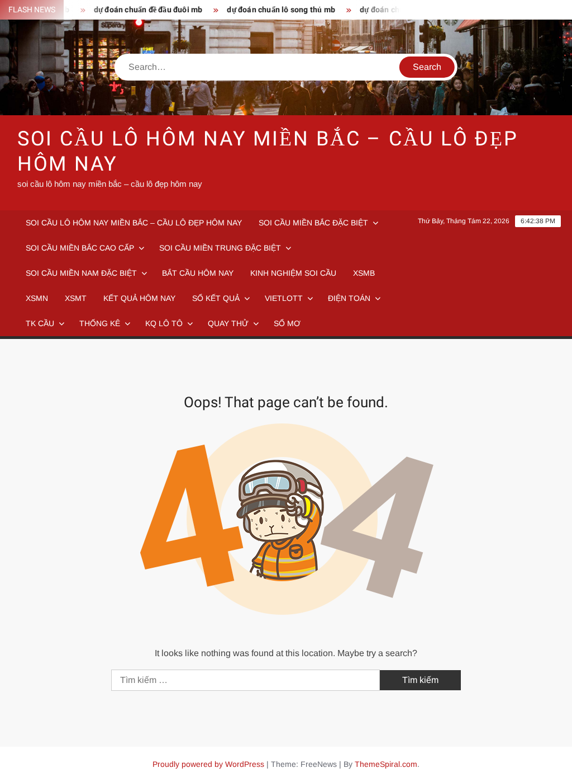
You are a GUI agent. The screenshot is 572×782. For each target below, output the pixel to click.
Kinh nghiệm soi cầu (293, 272)
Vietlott (284, 298)
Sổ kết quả (216, 298)
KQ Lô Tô (164, 323)
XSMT (76, 298)
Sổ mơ (287, 323)
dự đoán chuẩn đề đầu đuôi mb (139, 10)
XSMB (364, 272)
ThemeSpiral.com (386, 764)
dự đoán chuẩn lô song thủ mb (273, 10)
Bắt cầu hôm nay (197, 272)
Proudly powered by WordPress (208, 764)
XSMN (37, 298)
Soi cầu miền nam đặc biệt (81, 272)
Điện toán (349, 298)
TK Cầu (40, 323)
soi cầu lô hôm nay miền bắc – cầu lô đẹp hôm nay (267, 151)
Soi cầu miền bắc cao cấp (80, 247)
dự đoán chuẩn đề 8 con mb (400, 10)
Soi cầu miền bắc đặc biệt (313, 222)
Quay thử (228, 323)
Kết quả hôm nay (139, 298)
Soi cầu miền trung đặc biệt (220, 247)
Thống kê (99, 323)
